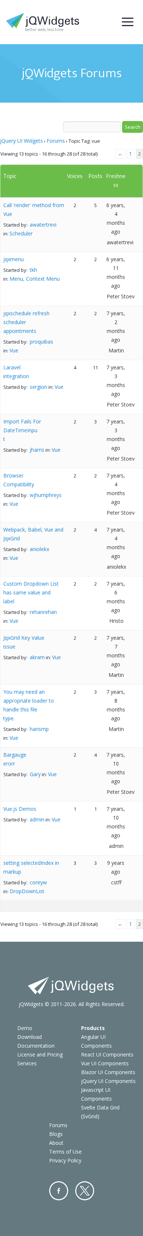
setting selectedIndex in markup (31, 867)
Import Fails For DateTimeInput (22, 430)
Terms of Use (65, 1151)
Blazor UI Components (108, 1072)
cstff (116, 882)
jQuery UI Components (108, 1080)
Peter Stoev (121, 296)
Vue (14, 350)
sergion (38, 386)
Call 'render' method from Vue (33, 209)
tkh (33, 269)
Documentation (36, 1045)
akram (37, 657)
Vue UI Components (105, 1063)
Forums (56, 140)
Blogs (56, 1133)
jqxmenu (13, 259)
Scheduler (21, 233)
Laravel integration (16, 372)
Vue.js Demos (19, 808)
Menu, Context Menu (35, 278)
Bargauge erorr (14, 759)
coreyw (38, 882)
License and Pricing (40, 1054)
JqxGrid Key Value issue (23, 642)
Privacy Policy (65, 1160)
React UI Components (107, 1054)
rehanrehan (43, 611)
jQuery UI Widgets (21, 140)
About (56, 1142)
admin (37, 819)
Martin (116, 350)
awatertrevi (43, 224)
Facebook (58, 1190)
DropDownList (27, 891)
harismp (39, 728)
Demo (24, 1027)
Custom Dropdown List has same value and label (31, 592)
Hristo (116, 620)
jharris (37, 449)
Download (29, 1036)
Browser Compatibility (18, 480)
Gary (35, 774)
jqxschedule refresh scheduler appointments (26, 322)
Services (27, 1063)
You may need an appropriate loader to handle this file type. (28, 705)
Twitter (84, 1190)
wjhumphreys (46, 494)
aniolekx (39, 549)
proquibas (41, 341)
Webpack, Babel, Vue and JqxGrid (33, 534)
